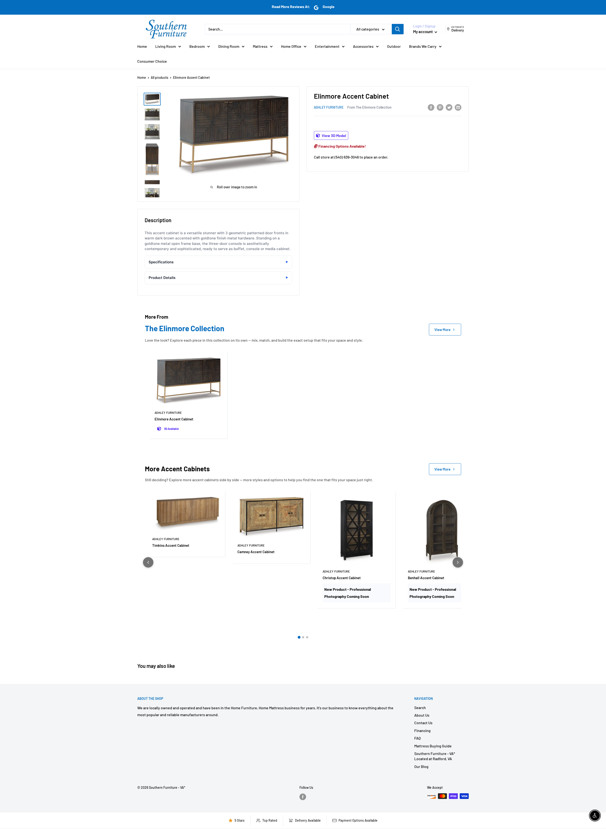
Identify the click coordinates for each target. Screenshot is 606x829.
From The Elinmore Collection (369, 107)
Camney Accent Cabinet (256, 552)
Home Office (291, 46)
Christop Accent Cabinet (342, 578)
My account (423, 31)
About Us (421, 715)
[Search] (398, 29)
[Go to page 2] (303, 637)
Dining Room (228, 46)
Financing (422, 730)
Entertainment (327, 46)
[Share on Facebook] (431, 107)
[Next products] (458, 562)
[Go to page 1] (299, 637)
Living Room (165, 46)
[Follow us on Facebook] (302, 796)
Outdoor (394, 46)
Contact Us (423, 722)
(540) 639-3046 (346, 156)
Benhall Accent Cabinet (426, 578)
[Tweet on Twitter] (449, 107)
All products (159, 77)
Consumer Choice (152, 61)
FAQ (417, 738)
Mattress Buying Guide (433, 746)
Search (420, 707)
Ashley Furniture (328, 107)
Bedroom (197, 46)
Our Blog (421, 766)
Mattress (260, 46)
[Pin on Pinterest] (440, 107)
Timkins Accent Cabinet (170, 545)
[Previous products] (148, 562)
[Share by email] (458, 107)
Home (142, 46)
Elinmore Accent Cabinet (174, 419)
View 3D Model (333, 135)
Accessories (363, 46)
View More (442, 329)
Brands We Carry (423, 46)
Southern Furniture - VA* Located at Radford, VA (434, 756)
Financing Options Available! (342, 146)
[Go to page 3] (307, 637)
